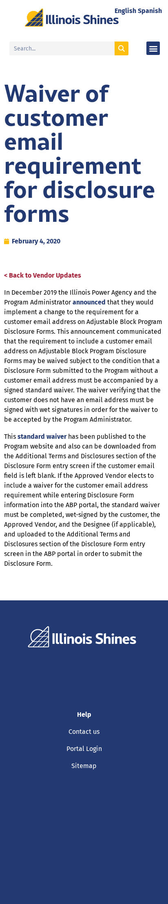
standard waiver (42, 436)
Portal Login (84, 749)
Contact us (84, 731)
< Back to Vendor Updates (42, 275)
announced (89, 302)
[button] (153, 48)
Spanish (150, 11)
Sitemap (84, 766)
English (125, 11)
